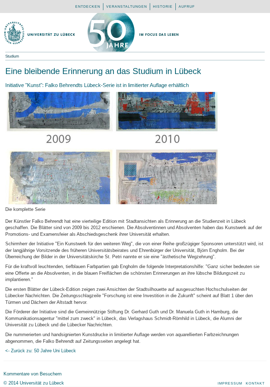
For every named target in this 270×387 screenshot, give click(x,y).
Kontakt (255, 383)
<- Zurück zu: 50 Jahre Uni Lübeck (40, 350)
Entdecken (87, 6)
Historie (163, 6)
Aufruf (187, 6)
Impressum (230, 383)
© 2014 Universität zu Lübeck (34, 383)
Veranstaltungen (126, 6)
